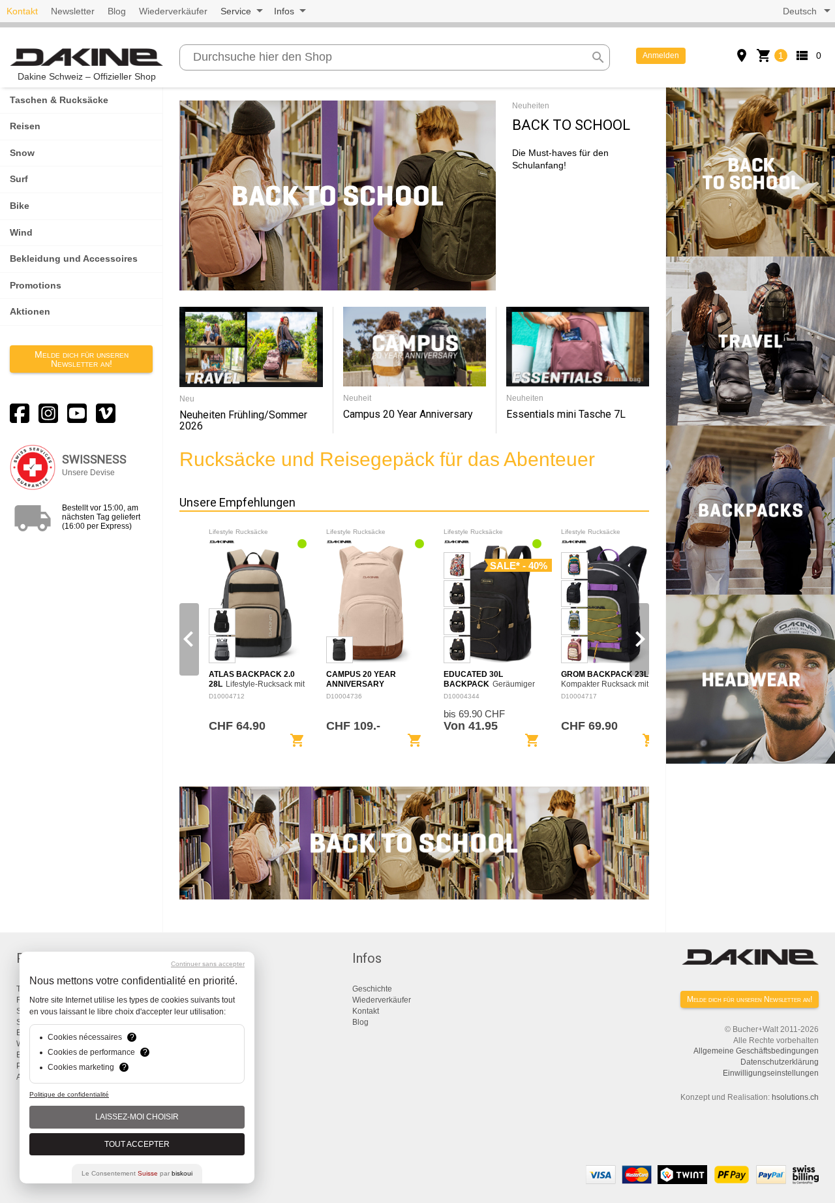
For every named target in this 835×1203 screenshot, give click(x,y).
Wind (21, 232)
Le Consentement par (137, 1173)
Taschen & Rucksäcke (59, 100)
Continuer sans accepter (208, 963)
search (598, 57)
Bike (19, 205)
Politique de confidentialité (69, 1094)
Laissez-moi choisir (137, 1116)
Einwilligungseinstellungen (771, 1073)
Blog (117, 11)
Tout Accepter (137, 1144)
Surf (19, 179)
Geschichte (372, 988)
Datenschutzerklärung (779, 1062)
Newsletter (73, 11)
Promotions (35, 285)
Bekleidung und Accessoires (74, 258)
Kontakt (22, 11)
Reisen (25, 126)
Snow (22, 153)
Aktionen (30, 311)
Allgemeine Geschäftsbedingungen (756, 1050)
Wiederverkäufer (173, 11)
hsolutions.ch (795, 1097)
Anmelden (661, 55)
